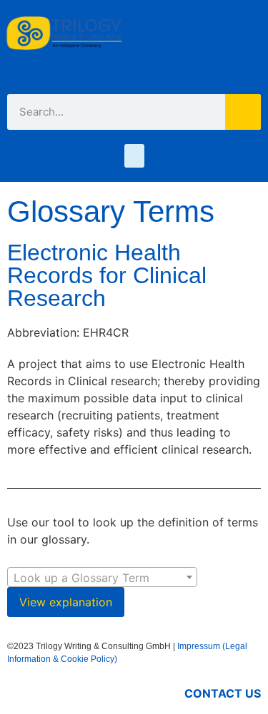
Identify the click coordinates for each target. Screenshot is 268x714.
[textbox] (102, 578)
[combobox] (102, 577)
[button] (134, 156)
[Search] (243, 112)
